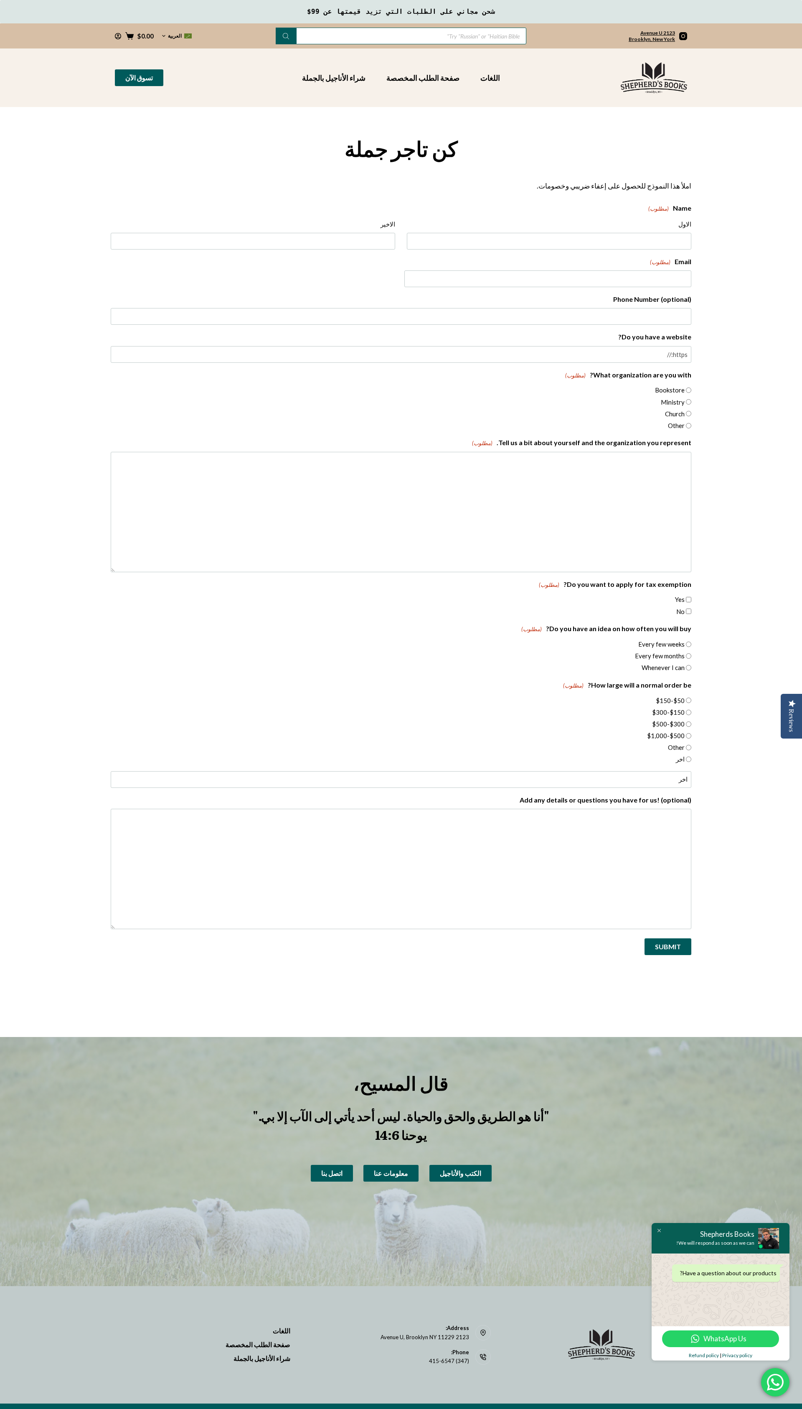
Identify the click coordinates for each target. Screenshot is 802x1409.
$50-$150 (670, 700)
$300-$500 (668, 724)
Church (675, 414)
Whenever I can (663, 667)
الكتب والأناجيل (460, 1173)
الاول (684, 224)
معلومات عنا (391, 1173)
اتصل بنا (332, 1173)
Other (676, 425)
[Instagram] (683, 36)
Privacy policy (737, 1355)
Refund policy (704, 1355)
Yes (680, 599)
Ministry (673, 402)
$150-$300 (668, 712)
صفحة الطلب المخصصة (422, 77)
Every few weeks (661, 644)
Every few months (660, 656)
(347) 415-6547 (449, 1361)
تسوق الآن (139, 78)
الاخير (388, 224)
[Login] (118, 36)
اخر (680, 759)
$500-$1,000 (666, 735)
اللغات (490, 77)
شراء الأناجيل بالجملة (333, 77)
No (680, 611)
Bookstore (670, 390)
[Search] (286, 36)
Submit (668, 946)
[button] (177, 36)
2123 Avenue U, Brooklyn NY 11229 (425, 1337)
